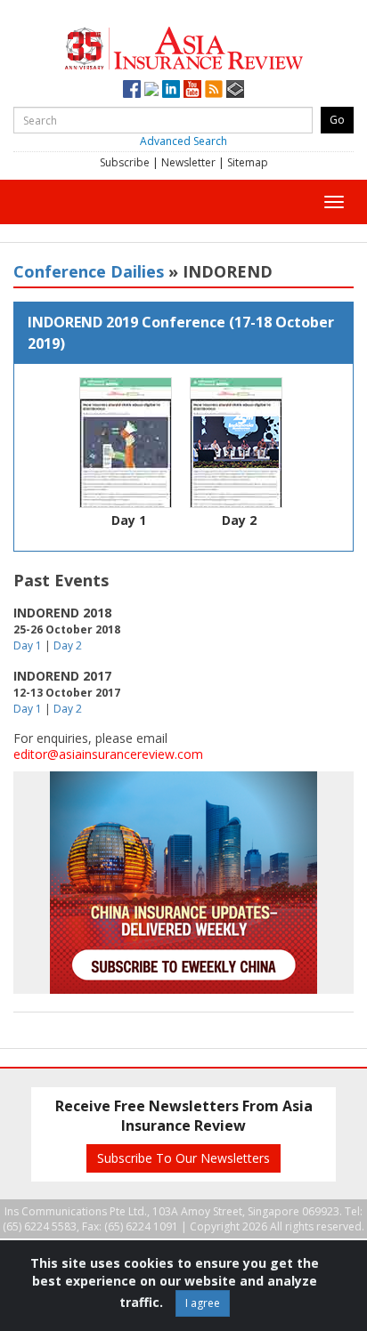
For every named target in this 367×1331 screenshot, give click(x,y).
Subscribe (125, 162)
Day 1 (128, 520)
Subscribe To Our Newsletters (183, 1158)
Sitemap (247, 162)
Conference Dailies (88, 271)
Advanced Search (183, 141)
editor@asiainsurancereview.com (108, 754)
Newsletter (188, 162)
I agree (202, 1303)
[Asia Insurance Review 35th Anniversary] (183, 45)
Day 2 (239, 520)
